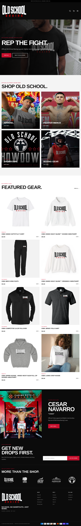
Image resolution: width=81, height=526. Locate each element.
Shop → (38, 236)
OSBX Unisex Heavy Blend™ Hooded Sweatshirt (59, 234)
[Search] (70, 11)
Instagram (70, 495)
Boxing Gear (39, 504)
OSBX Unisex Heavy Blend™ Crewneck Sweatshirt (60, 281)
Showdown (39, 502)
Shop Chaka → (53, 426)
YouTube (70, 499)
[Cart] (73, 11)
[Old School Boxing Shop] (14, 11)
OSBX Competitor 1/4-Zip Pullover (14, 328)
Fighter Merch (40, 499)
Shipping (54, 497)
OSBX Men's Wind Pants (10, 281)
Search (54, 502)
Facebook (70, 497)
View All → (76, 188)
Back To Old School (20, 55)
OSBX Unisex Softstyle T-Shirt (13, 234)
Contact (54, 495)
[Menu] (77, 11)
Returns (54, 499)
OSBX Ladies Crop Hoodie (50, 375)
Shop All (6, 55)
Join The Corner (73, 458)
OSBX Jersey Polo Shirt (50, 328)
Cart (54, 504)
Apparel (38, 497)
